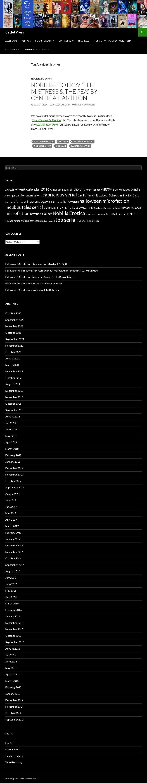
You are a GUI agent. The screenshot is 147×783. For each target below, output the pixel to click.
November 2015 (14, 629)
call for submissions (29, 195)
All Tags (26, 41)
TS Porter (81, 221)
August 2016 (12, 571)
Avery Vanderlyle (95, 189)
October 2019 (13, 377)
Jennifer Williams (80, 208)
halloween (71, 201)
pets (94, 214)
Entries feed (12, 749)
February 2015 (13, 687)
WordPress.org (13, 762)
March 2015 (12, 680)
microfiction (17, 213)
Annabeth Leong (59, 189)
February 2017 (13, 532)
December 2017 (14, 468)
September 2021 (14, 339)
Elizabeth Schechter (109, 195)
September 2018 (14, 410)
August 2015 (12, 648)
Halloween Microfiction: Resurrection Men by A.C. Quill (36, 264)
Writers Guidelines (35, 49)
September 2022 (14, 319)
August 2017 (12, 493)
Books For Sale (43, 41)
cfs (94, 195)
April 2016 (11, 597)
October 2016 (13, 558)
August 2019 (12, 384)
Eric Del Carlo (131, 195)
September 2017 (14, 487)
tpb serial (66, 220)
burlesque (10, 195)
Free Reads (83, 41)
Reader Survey (12, 49)
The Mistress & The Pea (46, 120)
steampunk (40, 220)
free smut (34, 201)
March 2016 (12, 603)
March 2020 (12, 364)
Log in (8, 742)
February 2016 (13, 609)
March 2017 (12, 526)
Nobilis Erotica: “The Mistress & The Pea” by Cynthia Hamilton (64, 91)
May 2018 (10, 435)
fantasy (21, 201)
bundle (135, 189)
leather (63, 141)
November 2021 (14, 326)
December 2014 (14, 700)
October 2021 (13, 332)
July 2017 (10, 500)
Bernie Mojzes (121, 189)
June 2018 (11, 429)
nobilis (35, 78)
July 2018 (10, 422)
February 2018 (13, 455)
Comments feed (14, 755)
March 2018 (12, 448)
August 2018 (12, 416)
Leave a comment (85, 104)
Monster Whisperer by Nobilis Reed (112, 41)
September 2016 (14, 564)
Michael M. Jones (130, 207)
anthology (77, 189)
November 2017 (14, 474)
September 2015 (14, 642)
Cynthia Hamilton (44, 141)
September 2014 (14, 719)
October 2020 (13, 352)
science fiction (12, 220)
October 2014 (13, 713)
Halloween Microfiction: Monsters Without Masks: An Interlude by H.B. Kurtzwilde (51, 270)
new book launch (41, 214)
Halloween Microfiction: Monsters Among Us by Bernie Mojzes (40, 276)
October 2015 (13, 635)
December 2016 (14, 545)
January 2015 (12, 693)
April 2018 (11, 442)
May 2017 (10, 513)
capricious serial (59, 195)
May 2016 (10, 590)
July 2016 (10, 577)
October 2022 (13, 313)
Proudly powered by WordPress (20, 778)
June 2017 (11, 506)
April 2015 (11, 674)
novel (88, 214)
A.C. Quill (9, 189)
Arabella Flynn (61, 104)
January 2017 (12, 539)
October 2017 (13, 480)
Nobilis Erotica (42, 146)
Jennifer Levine (64, 208)
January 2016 (12, 616)
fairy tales (10, 202)
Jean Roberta (49, 208)
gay (45, 201)
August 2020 (12, 358)
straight (51, 221)
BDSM (108, 189)
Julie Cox (93, 208)
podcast (46, 78)
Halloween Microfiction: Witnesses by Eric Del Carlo (34, 283)
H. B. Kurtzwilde (55, 202)
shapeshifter (27, 220)
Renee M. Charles (128, 214)
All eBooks (11, 41)
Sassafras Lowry (80, 146)
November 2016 (14, 551)
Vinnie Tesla (93, 220)
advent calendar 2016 (31, 189)
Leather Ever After (47, 124)
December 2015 (14, 622)
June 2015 (11, 661)
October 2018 (13, 403)
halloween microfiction (104, 201)
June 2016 (11, 584)
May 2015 (10, 667)
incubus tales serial (24, 207)
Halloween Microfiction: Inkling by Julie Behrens (32, 289)
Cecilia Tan (84, 195)
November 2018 (14, 397)
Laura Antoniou (105, 208)
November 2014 (14, 706)
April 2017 (11, 519)
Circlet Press (14, 32)
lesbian (116, 207)
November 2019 (14, 371)
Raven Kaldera (113, 214)
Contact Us (65, 41)
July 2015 (10, 655)
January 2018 (12, 461)
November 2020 (14, 345)
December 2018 (14, 390)
